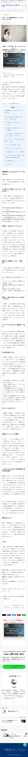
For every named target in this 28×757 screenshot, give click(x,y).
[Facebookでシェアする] (9, 615)
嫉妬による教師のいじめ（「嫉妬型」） (13, 129)
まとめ (8, 164)
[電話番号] (22, 5)
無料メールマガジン (7, 73)
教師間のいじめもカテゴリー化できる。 (13, 111)
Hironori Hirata (17, 754)
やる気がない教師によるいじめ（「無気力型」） (14, 118)
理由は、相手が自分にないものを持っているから (14, 135)
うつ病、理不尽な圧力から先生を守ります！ (10, 5)
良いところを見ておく (14, 148)
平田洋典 (14, 687)
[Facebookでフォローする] (14, 702)
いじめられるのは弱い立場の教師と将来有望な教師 (14, 156)
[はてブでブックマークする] (14, 615)
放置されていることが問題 (14, 152)
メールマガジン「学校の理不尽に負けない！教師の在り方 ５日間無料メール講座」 (13, 608)
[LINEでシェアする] (24, 615)
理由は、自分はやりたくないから (14, 123)
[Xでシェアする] (4, 615)
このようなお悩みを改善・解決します (14, 666)
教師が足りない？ (11, 161)
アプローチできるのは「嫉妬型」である (14, 140)
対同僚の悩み (6, 14)
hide (15, 107)
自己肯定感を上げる (13, 145)
